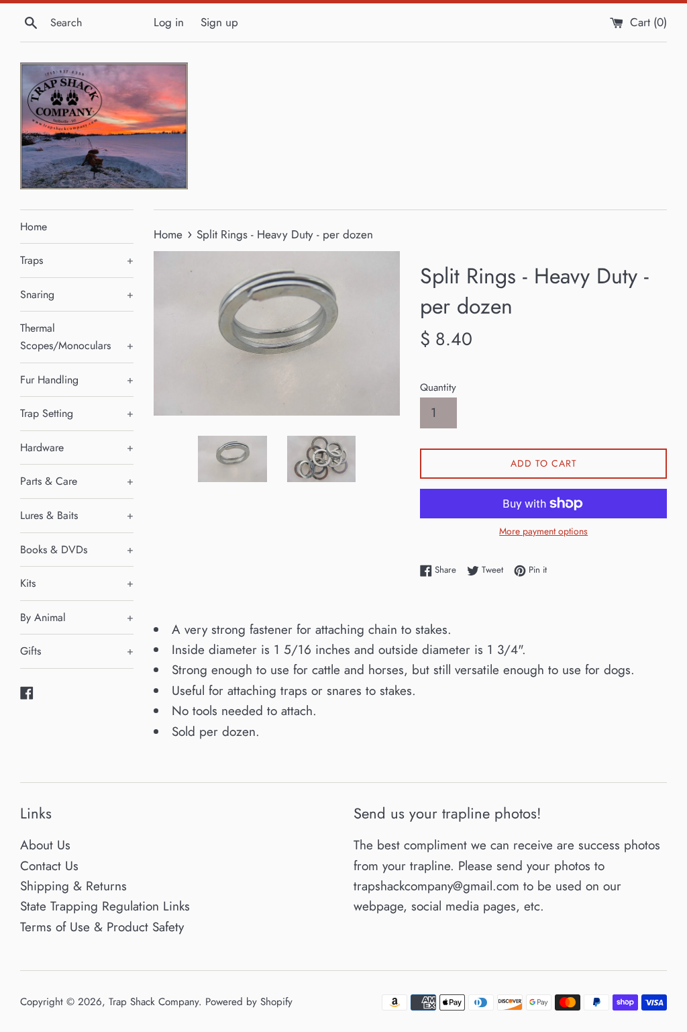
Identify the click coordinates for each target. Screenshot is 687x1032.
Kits (77, 583)
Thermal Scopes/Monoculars (77, 336)
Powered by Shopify (249, 1001)
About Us (45, 845)
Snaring (77, 294)
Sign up (219, 22)
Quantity (438, 387)
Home (33, 226)
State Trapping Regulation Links (105, 906)
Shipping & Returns (73, 886)
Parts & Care (77, 481)
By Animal (77, 617)
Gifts (77, 651)
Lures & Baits (77, 515)
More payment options (543, 531)
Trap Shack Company (154, 1001)
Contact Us (49, 866)
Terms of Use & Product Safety (102, 927)
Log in (169, 22)
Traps (77, 260)
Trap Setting (77, 413)
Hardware (77, 447)
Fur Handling (77, 379)
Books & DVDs (77, 549)
